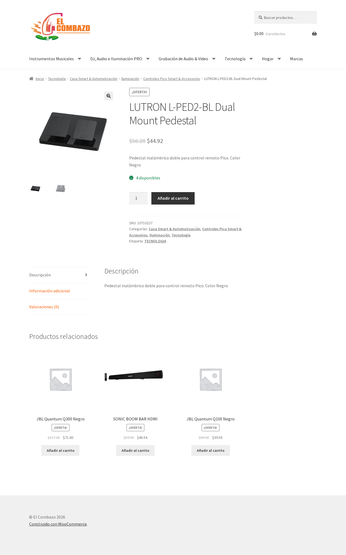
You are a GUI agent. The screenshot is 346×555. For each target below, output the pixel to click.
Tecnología (235, 58)
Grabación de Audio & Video (183, 58)
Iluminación (130, 78)
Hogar (268, 58)
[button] (108, 96)
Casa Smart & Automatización (93, 78)
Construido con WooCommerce (58, 524)
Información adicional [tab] (49, 290)
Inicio (40, 78)
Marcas (296, 58)
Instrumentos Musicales (51, 58)
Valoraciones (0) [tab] (44, 306)
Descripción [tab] (40, 275)
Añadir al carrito (173, 198)
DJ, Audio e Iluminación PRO (116, 58)
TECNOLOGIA (155, 241)
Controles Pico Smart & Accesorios (171, 78)
